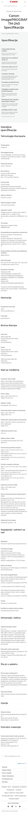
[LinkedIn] (12, 806)
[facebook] (8, 806)
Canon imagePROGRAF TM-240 (10, 33)
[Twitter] (16, 806)
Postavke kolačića (14, 798)
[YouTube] (19, 806)
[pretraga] (2, 2)
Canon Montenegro (13, 803)
